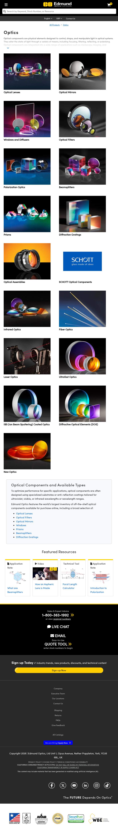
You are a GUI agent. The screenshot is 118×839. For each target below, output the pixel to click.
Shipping (58, 710)
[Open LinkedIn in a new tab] (85, 786)
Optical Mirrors (24, 521)
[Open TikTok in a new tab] (107, 786)
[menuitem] (7, 4)
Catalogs (58, 734)
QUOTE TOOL (56, 643)
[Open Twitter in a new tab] (63, 786)
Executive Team (58, 693)
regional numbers (62, 618)
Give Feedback (58, 725)
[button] (55, 614)
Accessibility (82, 762)
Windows (21, 525)
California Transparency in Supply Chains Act (58, 767)
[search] (59, 11)
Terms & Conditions (66, 762)
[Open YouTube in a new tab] (74, 786)
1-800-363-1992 (55, 614)
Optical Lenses (24, 513)
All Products (55, 25)
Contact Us (70, 18)
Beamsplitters (23, 533)
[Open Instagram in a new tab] (96, 786)
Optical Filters (24, 517)
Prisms (20, 529)
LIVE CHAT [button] (60, 626)
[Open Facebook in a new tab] (51, 786)
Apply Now (56, 742)
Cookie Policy (49, 762)
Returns (58, 715)
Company (58, 688)
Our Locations (58, 698)
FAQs (58, 720)
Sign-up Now (59, 670)
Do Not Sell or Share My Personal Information (77, 765)
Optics (65, 25)
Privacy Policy (35, 762)
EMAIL (60, 635)
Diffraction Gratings (27, 537)
